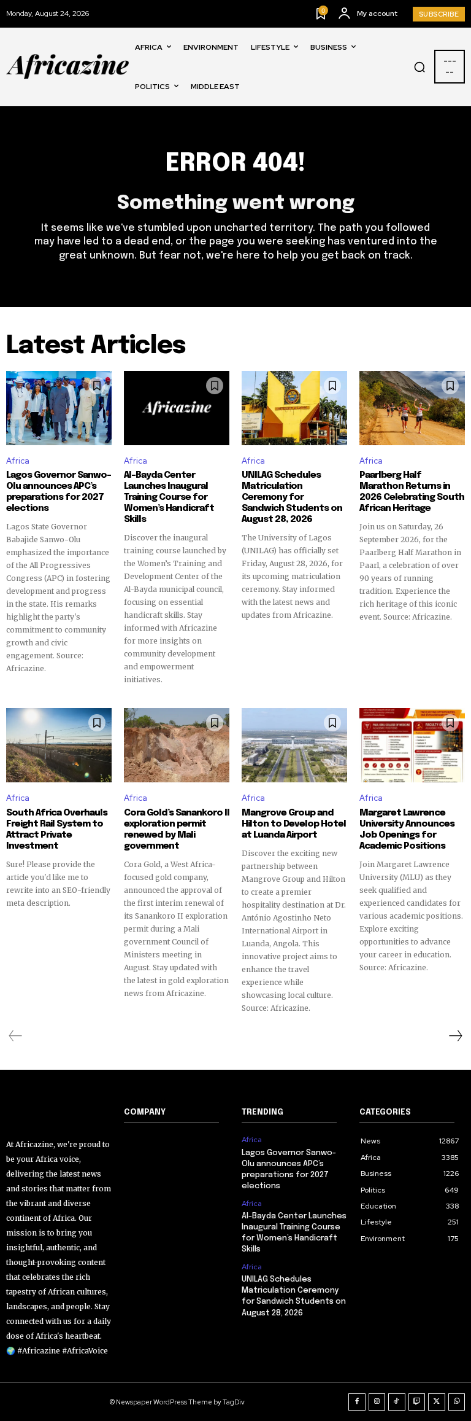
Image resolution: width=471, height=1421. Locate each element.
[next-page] (455, 1036)
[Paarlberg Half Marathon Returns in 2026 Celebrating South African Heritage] (412, 408)
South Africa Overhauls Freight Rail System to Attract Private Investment (56, 829)
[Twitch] (417, 1402)
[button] (419, 67)
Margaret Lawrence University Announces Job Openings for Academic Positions (406, 829)
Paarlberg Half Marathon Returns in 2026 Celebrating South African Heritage (411, 491)
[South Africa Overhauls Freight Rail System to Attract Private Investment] (59, 745)
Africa (17, 461)
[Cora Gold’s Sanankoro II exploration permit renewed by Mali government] (176, 745)
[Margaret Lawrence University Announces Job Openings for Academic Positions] (412, 745)
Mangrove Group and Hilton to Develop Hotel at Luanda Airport (294, 824)
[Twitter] (436, 1402)
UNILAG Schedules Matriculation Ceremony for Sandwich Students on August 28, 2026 (292, 497)
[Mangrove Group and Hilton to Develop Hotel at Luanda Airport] (294, 745)
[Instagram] (377, 1402)
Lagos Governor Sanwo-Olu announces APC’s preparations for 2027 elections (58, 491)
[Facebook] (357, 1402)
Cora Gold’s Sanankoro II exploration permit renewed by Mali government (176, 829)
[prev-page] (15, 1036)
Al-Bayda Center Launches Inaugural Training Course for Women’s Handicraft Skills (169, 497)
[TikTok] (396, 1402)
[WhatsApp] (456, 1402)
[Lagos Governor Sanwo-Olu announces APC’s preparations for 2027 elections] (59, 408)
